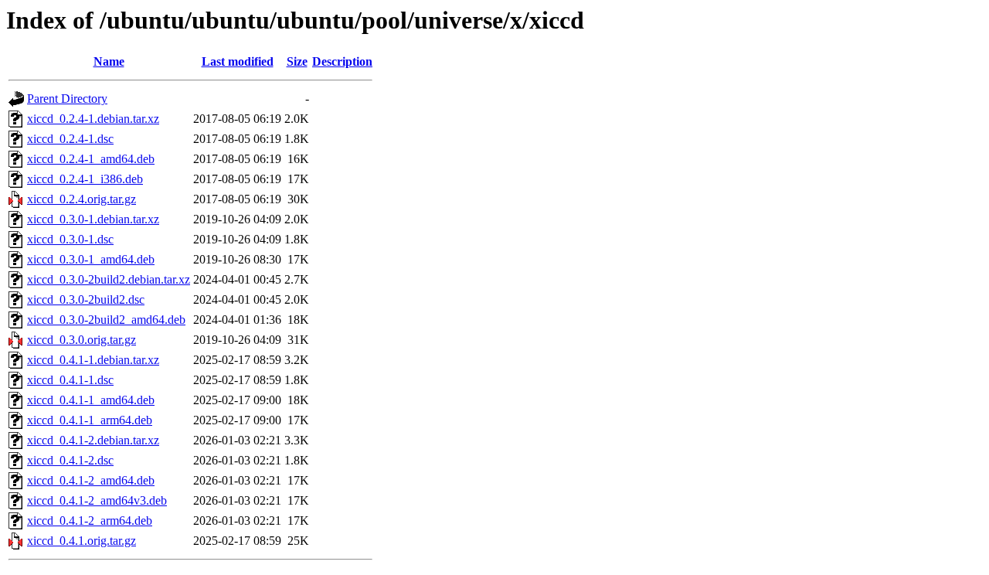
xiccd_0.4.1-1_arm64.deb (89, 420)
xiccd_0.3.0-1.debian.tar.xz (93, 219)
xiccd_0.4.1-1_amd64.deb (91, 400)
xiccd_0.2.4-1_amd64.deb (91, 158)
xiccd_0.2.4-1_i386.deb (85, 178)
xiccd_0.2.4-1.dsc (70, 138)
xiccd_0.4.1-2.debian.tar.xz (93, 440)
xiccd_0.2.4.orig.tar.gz (81, 199)
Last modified (238, 61)
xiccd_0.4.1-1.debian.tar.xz (93, 359)
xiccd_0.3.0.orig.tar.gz (81, 339)
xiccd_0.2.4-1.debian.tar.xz (93, 118)
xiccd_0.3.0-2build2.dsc (85, 299)
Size (297, 61)
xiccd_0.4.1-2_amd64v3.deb (97, 500)
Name (108, 61)
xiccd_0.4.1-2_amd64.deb (91, 480)
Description (342, 61)
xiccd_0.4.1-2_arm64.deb (89, 520)
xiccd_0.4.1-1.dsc (70, 379)
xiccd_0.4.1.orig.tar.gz (81, 540)
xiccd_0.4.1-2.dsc (70, 460)
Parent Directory (67, 98)
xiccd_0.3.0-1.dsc (70, 239)
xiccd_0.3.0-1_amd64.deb (91, 259)
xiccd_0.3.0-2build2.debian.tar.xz (108, 279)
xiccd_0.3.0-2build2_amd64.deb (106, 319)
